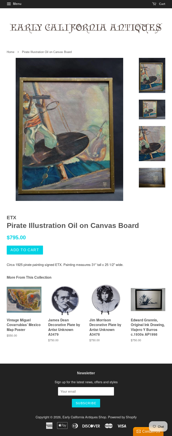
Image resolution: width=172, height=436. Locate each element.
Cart (161, 4)
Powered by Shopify (122, 417)
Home (10, 52)
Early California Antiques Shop (84, 417)
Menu (17, 3)
